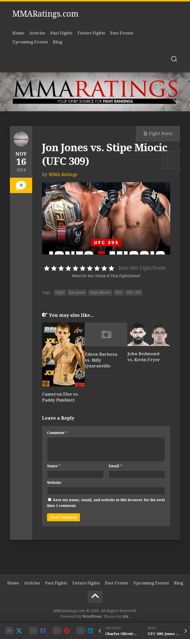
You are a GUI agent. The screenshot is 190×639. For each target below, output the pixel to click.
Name (53, 466)
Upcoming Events (30, 42)
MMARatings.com (45, 14)
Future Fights (91, 33)
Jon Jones (77, 292)
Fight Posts (161, 133)
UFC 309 (134, 292)
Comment (57, 433)
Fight (59, 292)
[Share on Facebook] (36, 631)
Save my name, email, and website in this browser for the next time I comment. (106, 503)
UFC (118, 292)
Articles (37, 33)
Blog (57, 42)
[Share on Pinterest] (59, 631)
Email (115, 466)
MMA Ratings (62, 174)
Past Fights (61, 33)
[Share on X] (12, 631)
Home (18, 33)
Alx (125, 616)
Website (54, 483)
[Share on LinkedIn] (83, 631)
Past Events (122, 33)
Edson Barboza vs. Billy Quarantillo (101, 360)
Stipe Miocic (100, 292)
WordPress (92, 616)
